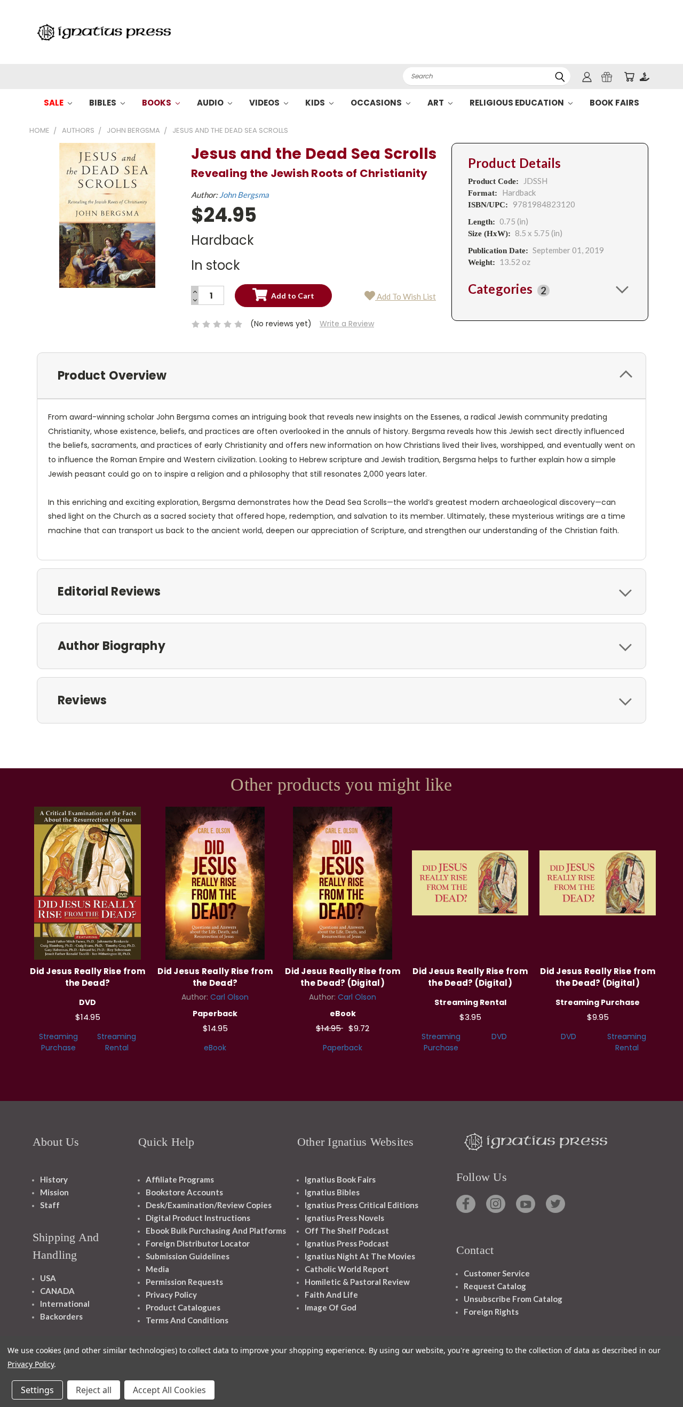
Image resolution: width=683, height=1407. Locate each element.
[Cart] (629, 76)
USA (48, 1278)
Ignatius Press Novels (344, 1218)
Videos (265, 102)
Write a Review (347, 323)
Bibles (103, 102)
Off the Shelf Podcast (347, 1230)
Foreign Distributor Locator (198, 1243)
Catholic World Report (347, 1269)
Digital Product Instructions (198, 1218)
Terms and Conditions (187, 1320)
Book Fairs (614, 102)
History (54, 1179)
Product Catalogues (183, 1307)
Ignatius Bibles (332, 1192)
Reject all (94, 1390)
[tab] (550, 289)
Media (157, 1269)
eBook (215, 1047)
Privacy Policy (171, 1294)
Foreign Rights (491, 1311)
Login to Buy (342, 881)
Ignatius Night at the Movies (360, 1256)
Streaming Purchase (58, 1042)
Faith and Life (331, 1294)
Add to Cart (87, 881)
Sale (54, 102)
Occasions (377, 102)
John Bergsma (244, 194)
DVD (499, 1036)
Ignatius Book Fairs (340, 1179)
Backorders (61, 1316)
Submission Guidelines (187, 1256)
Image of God (330, 1307)
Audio (211, 102)
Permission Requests (184, 1282)
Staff (50, 1205)
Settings (37, 1390)
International (65, 1303)
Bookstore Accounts (184, 1192)
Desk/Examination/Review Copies (209, 1205)
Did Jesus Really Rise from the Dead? (87, 977)
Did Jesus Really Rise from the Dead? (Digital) (342, 977)
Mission (54, 1192)
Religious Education (518, 102)
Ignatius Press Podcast (347, 1243)
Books (157, 102)
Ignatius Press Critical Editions (361, 1205)
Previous (655, 1374)
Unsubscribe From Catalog (513, 1299)
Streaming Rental (116, 1042)
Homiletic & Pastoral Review (357, 1282)
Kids (316, 102)
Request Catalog (495, 1286)
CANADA (57, 1291)
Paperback (342, 1047)
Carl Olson (229, 997)
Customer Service (497, 1273)
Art (436, 102)
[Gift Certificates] (607, 76)
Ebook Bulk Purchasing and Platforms (216, 1230)
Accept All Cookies (169, 1390)
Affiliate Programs (180, 1179)
